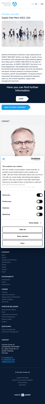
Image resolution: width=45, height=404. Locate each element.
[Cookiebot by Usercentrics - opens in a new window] (33, 159)
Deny (22, 243)
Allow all (22, 229)
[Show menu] (42, 4)
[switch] (40, 201)
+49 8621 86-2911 (9, 359)
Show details (34, 223)
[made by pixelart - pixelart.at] (22, 395)
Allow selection (22, 236)
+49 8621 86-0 (8, 357)
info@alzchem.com (8, 362)
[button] (37, 4)
